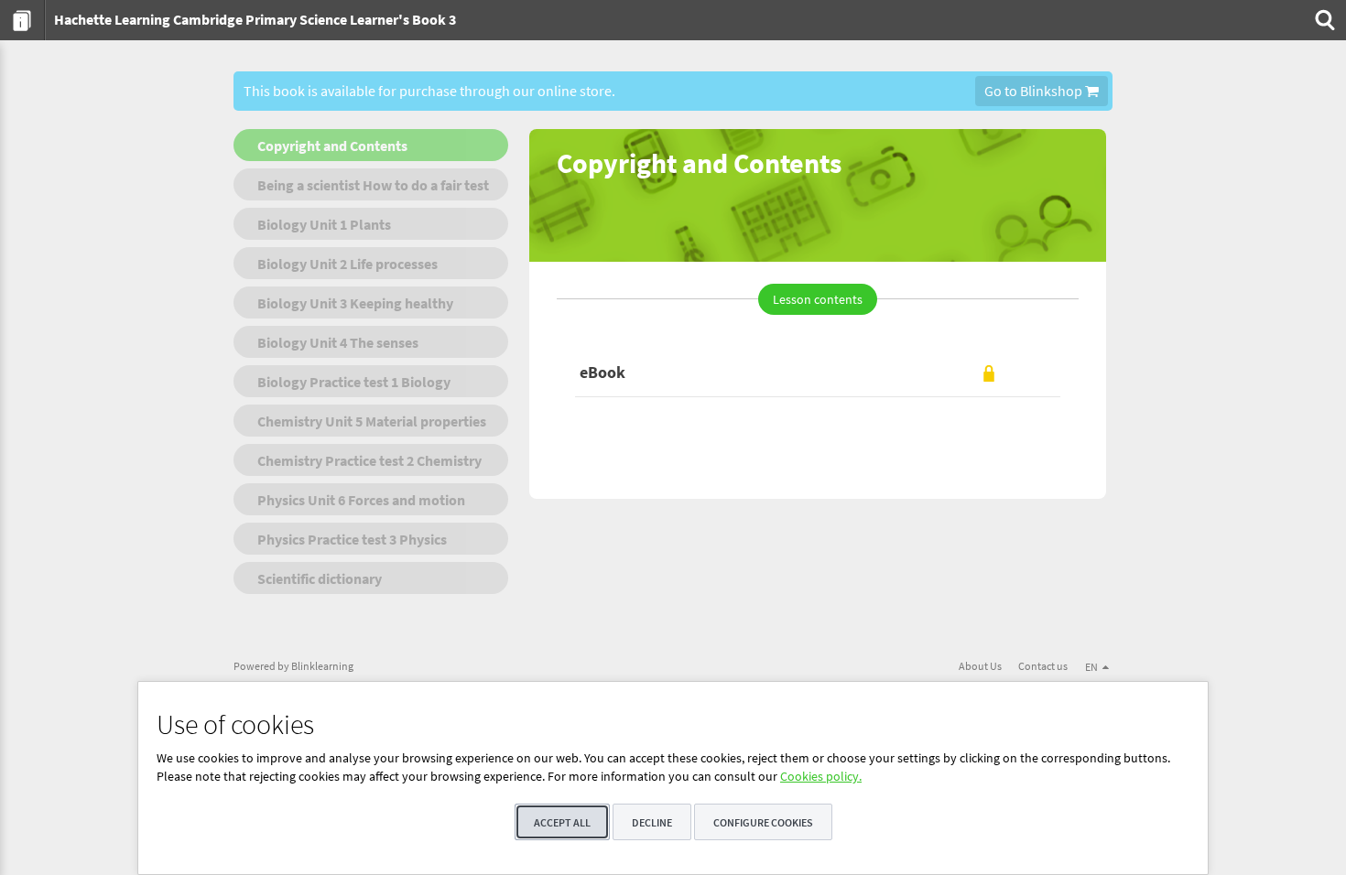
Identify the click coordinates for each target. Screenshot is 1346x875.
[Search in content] (1323, 20)
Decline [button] (652, 822)
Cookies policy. (821, 776)
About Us (980, 666)
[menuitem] (22, 20)
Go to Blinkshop (1034, 90)
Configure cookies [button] (763, 822)
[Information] (22, 20)
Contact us (1043, 666)
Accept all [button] (562, 822)
